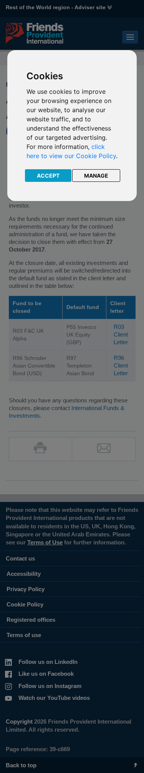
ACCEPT (48, 175)
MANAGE (96, 175)
